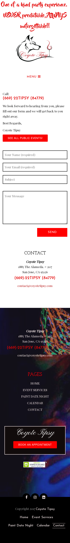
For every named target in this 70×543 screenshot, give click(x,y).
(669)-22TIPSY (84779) (34, 278)
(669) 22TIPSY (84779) (23, 98)
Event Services (35, 390)
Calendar (35, 403)
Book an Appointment (35, 444)
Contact (35, 409)
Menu (31, 76)
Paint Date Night (35, 396)
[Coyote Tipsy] (35, 48)
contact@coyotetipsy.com (35, 286)
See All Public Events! (25, 138)
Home (35, 383)
